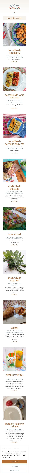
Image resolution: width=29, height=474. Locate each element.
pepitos (14, 327)
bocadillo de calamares (14, 51)
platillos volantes (14, 375)
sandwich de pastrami (14, 187)
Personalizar (14, 466)
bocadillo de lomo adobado (14, 96)
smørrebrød (14, 234)
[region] (14, 460)
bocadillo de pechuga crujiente (14, 143)
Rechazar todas (14, 470)
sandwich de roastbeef (14, 279)
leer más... (14, 62)
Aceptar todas (14, 461)
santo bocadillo (17, 57)
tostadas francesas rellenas (14, 425)
